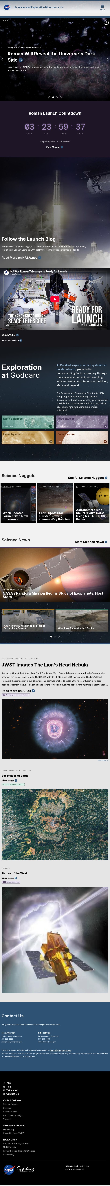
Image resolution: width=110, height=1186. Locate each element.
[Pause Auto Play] (106, 22)
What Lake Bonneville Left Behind (76, 628)
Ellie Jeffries (44, 1033)
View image (102, 760)
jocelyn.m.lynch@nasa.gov (12, 1042)
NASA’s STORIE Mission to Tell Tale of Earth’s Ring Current (24, 627)
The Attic (7, 1119)
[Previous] (3, 59)
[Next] (107, 59)
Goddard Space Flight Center (16, 1143)
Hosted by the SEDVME (13, 1133)
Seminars (7, 1108)
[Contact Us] (4, 1094)
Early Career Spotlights (13, 1115)
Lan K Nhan (84, 1166)
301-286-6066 (7, 1039)
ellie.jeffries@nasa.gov (47, 1042)
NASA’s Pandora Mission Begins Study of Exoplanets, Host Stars (53, 595)
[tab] (49, 97)
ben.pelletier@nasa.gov (60, 1050)
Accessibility (8, 1154)
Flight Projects (9, 1147)
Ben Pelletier (78, 1169)
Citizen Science (10, 1112)
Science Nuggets (11, 1104)
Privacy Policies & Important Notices (19, 1151)
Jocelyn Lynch (8, 1033)
